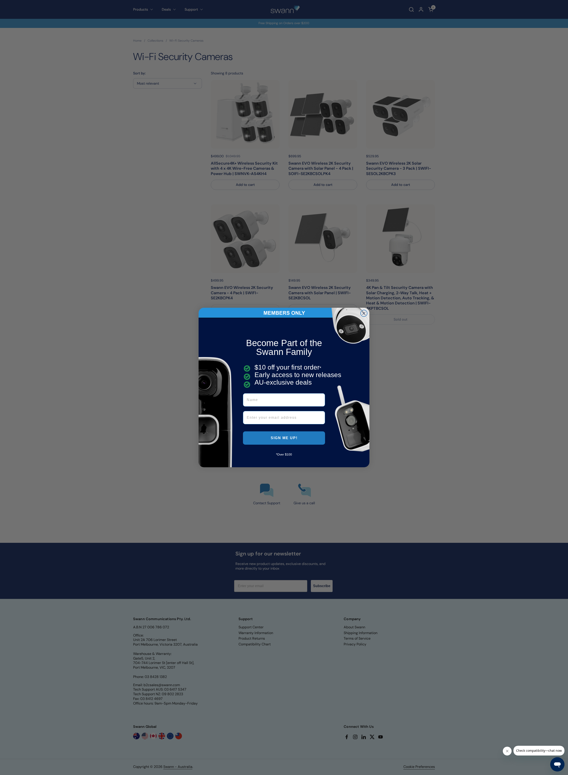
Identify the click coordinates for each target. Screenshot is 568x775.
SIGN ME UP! (284, 438)
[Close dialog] (364, 313)
